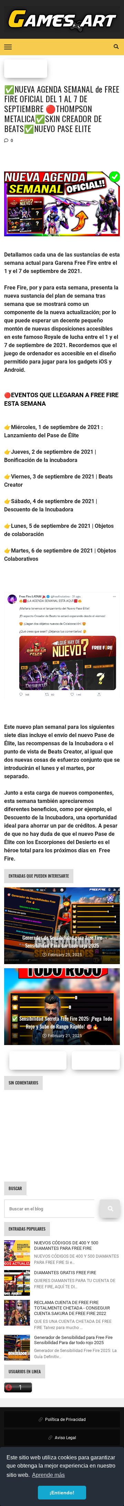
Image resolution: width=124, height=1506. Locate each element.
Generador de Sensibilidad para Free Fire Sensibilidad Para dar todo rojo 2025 (73, 1340)
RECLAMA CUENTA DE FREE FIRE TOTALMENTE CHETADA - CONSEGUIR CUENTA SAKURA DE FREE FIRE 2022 (72, 1308)
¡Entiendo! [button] (62, 1492)
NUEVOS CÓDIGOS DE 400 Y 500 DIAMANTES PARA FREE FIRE (66, 1245)
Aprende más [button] (48, 1475)
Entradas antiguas (99, 1060)
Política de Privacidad (65, 1419)
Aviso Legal (65, 1437)
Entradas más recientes (44, 1060)
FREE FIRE (26, 68)
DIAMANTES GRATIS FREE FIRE (65, 1272)
